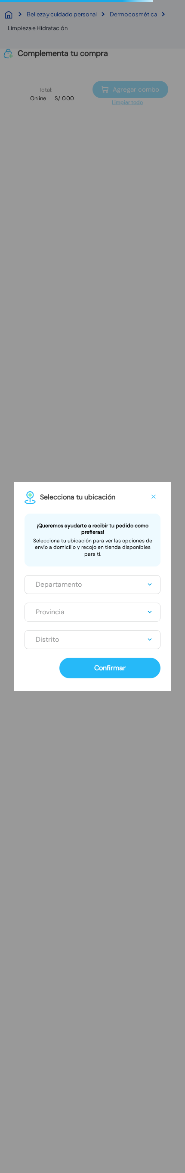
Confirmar (110, 667)
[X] (153, 497)
